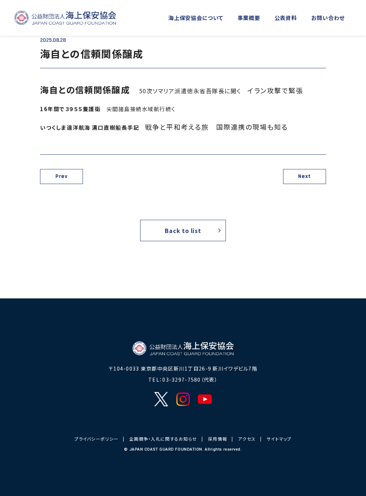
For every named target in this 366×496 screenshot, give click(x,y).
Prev (61, 176)
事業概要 (249, 17)
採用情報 (217, 439)
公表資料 (285, 17)
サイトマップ (279, 439)
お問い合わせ (328, 17)
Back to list (183, 230)
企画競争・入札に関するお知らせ (163, 439)
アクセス (247, 439)
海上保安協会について (195, 17)
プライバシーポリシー (96, 439)
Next (304, 176)
